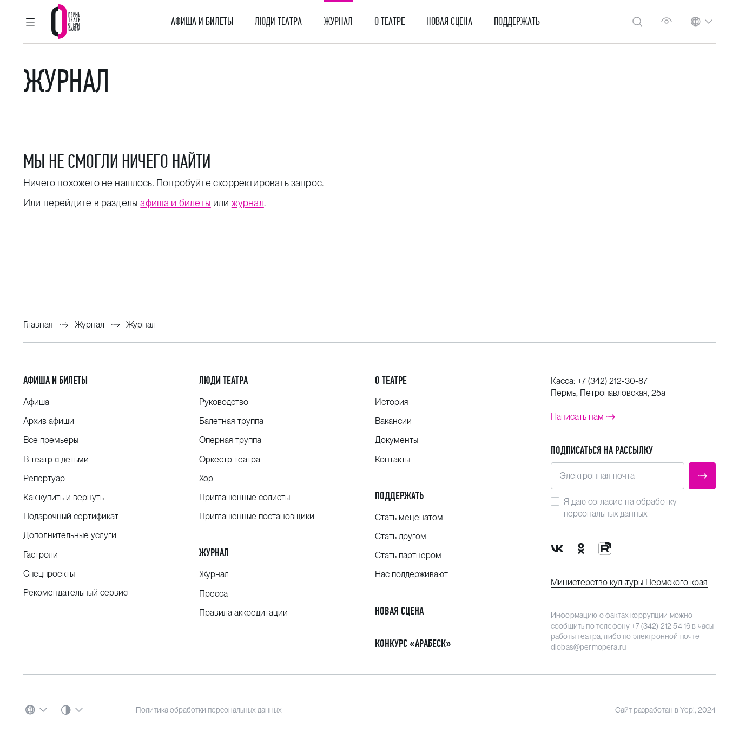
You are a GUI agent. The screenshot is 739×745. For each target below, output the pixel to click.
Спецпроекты (49, 573)
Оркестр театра (229, 459)
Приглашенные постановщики (256, 516)
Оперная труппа (230, 440)
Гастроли (40, 555)
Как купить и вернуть (63, 497)
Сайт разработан (644, 709)
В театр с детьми (56, 459)
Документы (396, 440)
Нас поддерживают (411, 574)
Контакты (392, 459)
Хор (206, 478)
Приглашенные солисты (244, 497)
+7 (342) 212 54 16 (660, 626)
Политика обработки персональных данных (209, 709)
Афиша (36, 402)
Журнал (338, 21)
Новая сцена (449, 21)
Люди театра (278, 21)
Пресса (213, 594)
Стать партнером (408, 555)
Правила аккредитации (243, 612)
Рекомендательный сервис (75, 592)
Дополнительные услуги (69, 535)
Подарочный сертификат (70, 516)
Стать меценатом (409, 517)
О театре (389, 21)
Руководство (223, 402)
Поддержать (517, 21)
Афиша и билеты (202, 21)
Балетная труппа (231, 421)
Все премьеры (50, 440)
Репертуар (44, 478)
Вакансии (393, 421)
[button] (30, 21)
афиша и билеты (175, 202)
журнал (248, 202)
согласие (605, 501)
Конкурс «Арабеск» (413, 643)
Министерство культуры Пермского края (629, 582)
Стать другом (400, 536)
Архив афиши (48, 421)
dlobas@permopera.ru (588, 647)
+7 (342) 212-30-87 (612, 381)
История (391, 402)
